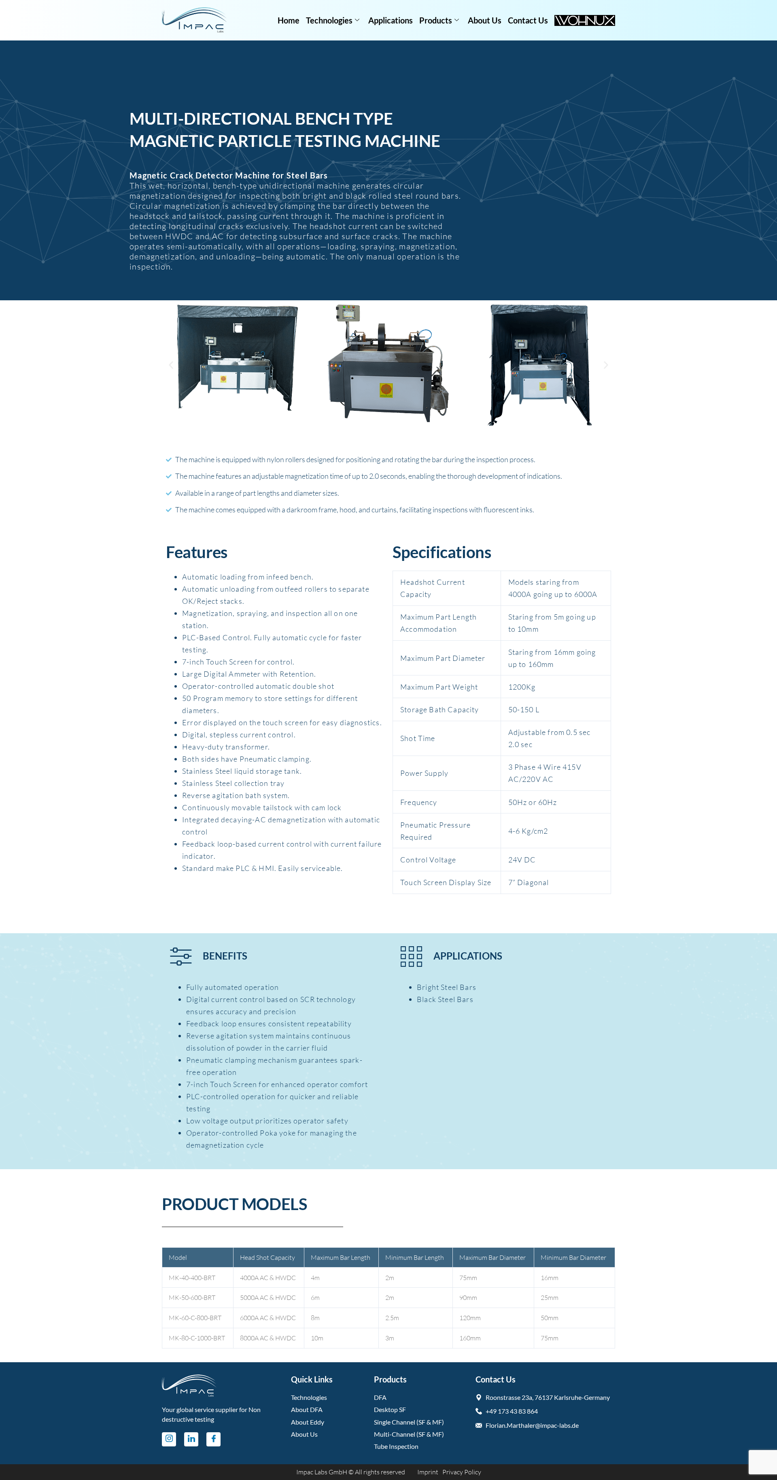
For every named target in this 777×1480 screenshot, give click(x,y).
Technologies (329, 20)
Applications (390, 20)
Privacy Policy (461, 1472)
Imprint (427, 1472)
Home (288, 20)
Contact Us (528, 20)
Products (435, 20)
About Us (484, 20)
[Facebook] (213, 1439)
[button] (171, 365)
